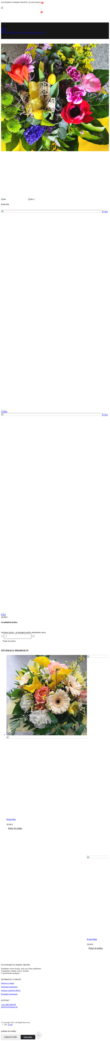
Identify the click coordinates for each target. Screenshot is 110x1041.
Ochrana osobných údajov (11, 990)
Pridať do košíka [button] (15, 828)
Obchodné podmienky (9, 987)
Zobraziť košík (10, 1037)
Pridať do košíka (9, 641)
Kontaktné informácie (9, 994)
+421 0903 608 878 (8, 1005)
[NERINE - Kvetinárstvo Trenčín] (21, 11)
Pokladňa (28, 1037)
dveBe (10, 1025)
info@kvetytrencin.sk (9, 1007)
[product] (46, 735)
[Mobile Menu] (49, 12)
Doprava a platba (7, 983)
